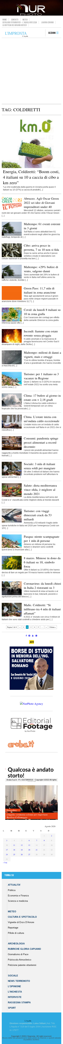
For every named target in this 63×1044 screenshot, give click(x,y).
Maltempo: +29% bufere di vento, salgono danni (41, 269)
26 (22, 854)
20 (29, 850)
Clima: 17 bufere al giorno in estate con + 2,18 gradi (42, 397)
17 (7, 850)
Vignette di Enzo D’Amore (21, 922)
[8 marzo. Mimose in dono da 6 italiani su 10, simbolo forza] (12, 569)
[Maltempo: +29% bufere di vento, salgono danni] (12, 278)
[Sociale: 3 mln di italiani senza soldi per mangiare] (12, 475)
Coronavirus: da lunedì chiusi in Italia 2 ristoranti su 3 (42, 585)
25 (14, 854)
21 (36, 850)
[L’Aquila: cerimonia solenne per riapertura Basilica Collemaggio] (31, 802)
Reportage (13, 927)
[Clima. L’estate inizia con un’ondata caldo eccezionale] (12, 428)
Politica (11, 890)
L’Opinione (14, 986)
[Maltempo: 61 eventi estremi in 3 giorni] (12, 235)
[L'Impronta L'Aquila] (16, 34)
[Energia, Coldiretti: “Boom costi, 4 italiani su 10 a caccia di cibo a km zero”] (31, 167)
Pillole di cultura (16, 933)
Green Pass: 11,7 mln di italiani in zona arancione (40, 290)
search (41, 33)
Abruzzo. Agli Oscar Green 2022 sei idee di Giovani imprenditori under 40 (41, 202)
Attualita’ (14, 885)
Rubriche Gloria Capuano (24, 949)
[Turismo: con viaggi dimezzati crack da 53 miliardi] (12, 522)
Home (4, 19)
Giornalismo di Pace (18, 954)
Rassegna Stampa (19, 1002)
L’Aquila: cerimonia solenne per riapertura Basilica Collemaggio (27, 816)
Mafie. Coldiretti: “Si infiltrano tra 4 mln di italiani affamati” (42, 609)
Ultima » (53, 627)
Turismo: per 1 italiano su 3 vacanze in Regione (41, 376)
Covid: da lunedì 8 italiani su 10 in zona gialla (42, 312)
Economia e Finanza (18, 895)
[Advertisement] (31, 71)
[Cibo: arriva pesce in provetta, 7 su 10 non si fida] (12, 256)
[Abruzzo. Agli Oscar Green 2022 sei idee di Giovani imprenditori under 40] (12, 209)
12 (22, 845)
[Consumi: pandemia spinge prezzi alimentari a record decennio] (12, 449)
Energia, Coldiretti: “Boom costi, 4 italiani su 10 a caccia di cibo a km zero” (31, 177)
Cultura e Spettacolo (22, 917)
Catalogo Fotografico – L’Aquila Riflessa (19, 22)
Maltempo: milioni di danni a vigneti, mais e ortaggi (42, 354)
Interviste (15, 997)
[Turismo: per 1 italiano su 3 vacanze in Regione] (12, 385)
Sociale (13, 975)
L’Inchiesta (15, 991)
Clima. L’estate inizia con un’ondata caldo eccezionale (41, 419)
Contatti (14, 19)
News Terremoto (19, 981)
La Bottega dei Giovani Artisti (14, 25)
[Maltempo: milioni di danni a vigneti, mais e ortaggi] (12, 363)
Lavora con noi (47, 22)
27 (29, 854)
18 (14, 850)
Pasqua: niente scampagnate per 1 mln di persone (41, 538)
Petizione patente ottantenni (22, 965)
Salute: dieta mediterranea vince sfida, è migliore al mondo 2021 (40, 489)
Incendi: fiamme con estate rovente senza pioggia (41, 333)
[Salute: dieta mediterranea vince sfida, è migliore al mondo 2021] (12, 496)
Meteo (25, 19)
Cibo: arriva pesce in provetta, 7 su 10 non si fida (41, 247)
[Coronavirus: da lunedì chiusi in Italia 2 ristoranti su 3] (12, 594)
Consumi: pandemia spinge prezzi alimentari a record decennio (41, 442)
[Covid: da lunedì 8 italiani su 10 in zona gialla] (12, 321)
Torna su (9, 875)
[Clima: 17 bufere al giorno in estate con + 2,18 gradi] (12, 406)
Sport (12, 1008)
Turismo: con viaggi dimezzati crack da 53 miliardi (38, 515)
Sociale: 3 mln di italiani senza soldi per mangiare (39, 466)
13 (29, 845)
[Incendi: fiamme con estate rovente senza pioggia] (12, 342)
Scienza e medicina (18, 901)
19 (22, 850)
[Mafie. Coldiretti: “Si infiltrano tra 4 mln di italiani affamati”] (12, 616)
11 (14, 845)
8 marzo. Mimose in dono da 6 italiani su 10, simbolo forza (42, 562)
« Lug (5, 862)
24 (7, 854)
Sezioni (52, 33)
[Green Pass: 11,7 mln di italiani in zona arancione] (12, 299)
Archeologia (16, 943)
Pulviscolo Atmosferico (19, 959)
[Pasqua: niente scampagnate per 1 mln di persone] (12, 547)
